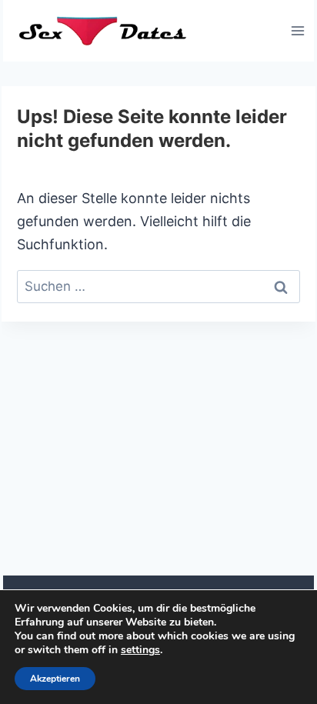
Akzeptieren (55, 678)
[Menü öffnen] (297, 30)
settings (140, 650)
